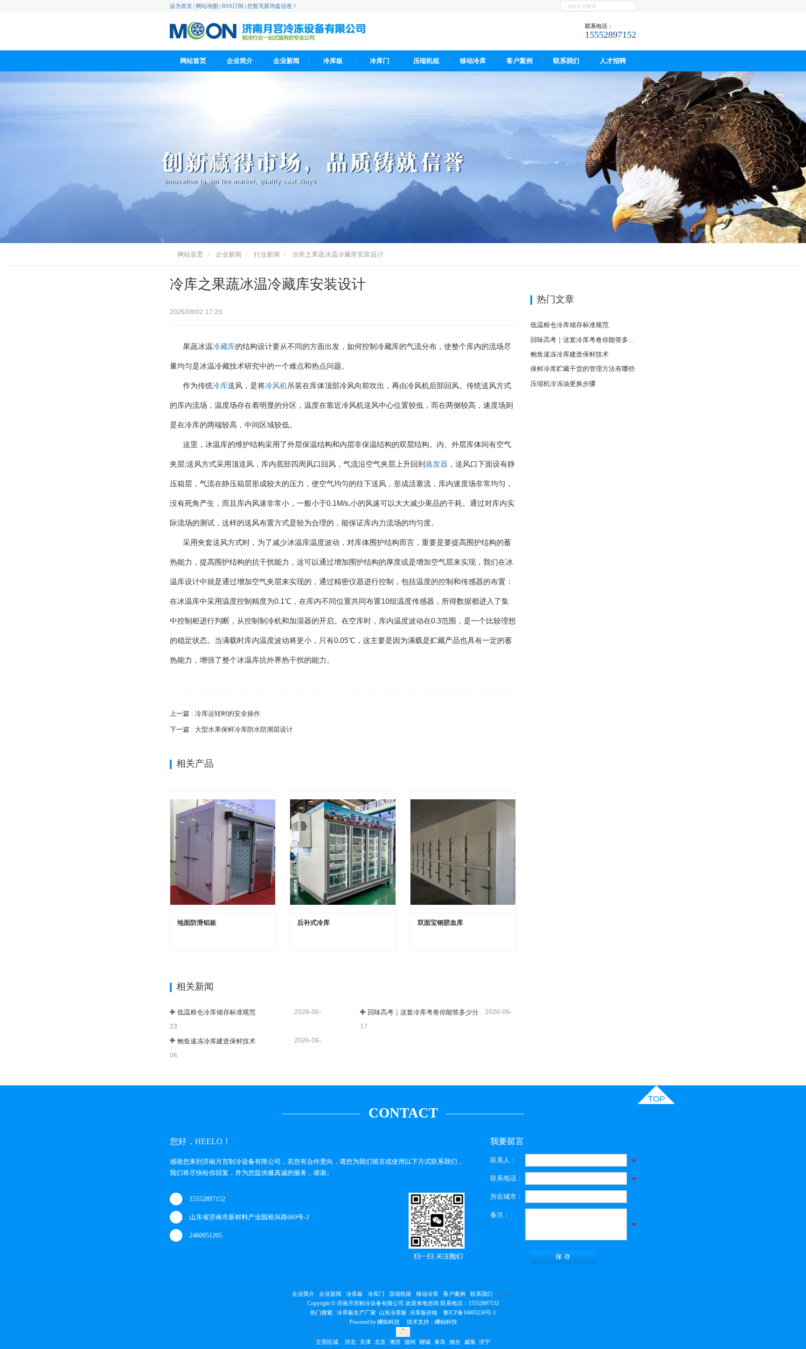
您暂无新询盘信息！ (272, 6)
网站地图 (207, 6)
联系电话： (506, 1178)
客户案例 (520, 60)
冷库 (220, 386)
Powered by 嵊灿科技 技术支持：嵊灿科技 (403, 1322)
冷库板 (333, 60)
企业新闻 (228, 254)
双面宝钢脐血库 (440, 922)
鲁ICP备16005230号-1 (469, 1312)
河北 (350, 1342)
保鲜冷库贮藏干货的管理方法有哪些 (582, 368)
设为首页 (181, 6)
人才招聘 (613, 60)
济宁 (484, 1342)
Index (506, 1294)
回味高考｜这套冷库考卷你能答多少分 (423, 1012)
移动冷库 (473, 60)
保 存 (563, 1256)
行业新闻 (267, 254)
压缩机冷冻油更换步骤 (563, 383)
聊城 (425, 1342)
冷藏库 (224, 346)
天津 (365, 1342)
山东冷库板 (393, 1312)
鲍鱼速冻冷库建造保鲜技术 (216, 1041)
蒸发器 (436, 464)
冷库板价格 (424, 1312)
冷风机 (276, 386)
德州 (410, 1342)
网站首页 (193, 60)
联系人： (503, 1160)
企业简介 (303, 1294)
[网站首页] (268, 31)
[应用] (630, 6)
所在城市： (506, 1196)
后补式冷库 (313, 922)
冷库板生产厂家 (356, 1312)
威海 (469, 1342)
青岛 (439, 1342)
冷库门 (379, 60)
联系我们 (566, 60)
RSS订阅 (232, 6)
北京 (380, 1342)
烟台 (454, 1342)
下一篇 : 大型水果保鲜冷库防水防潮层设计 (231, 729)
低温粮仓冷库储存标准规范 (216, 1012)
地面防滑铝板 (196, 922)
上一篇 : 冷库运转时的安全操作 (215, 713)
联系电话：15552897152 (469, 1303)
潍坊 (395, 1342)
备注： (500, 1214)
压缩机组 (426, 60)
